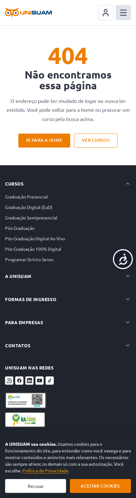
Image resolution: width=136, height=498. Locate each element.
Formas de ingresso (30, 299)
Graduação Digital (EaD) (29, 207)
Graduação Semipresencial (31, 217)
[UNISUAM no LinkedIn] (29, 380)
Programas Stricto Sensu (29, 259)
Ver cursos (96, 140)
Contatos (17, 345)
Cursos (14, 183)
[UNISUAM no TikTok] (50, 380)
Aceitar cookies (100, 486)
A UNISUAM (18, 276)
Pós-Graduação (19, 228)
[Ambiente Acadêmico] (105, 12)
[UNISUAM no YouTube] (39, 380)
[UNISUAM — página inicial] (28, 12)
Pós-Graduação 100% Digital (33, 249)
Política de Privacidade (45, 470)
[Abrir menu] (123, 12)
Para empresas (24, 322)
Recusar (36, 486)
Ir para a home (44, 140)
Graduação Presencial (26, 196)
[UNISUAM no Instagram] (9, 380)
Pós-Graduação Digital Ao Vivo (35, 238)
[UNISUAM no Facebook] (19, 380)
